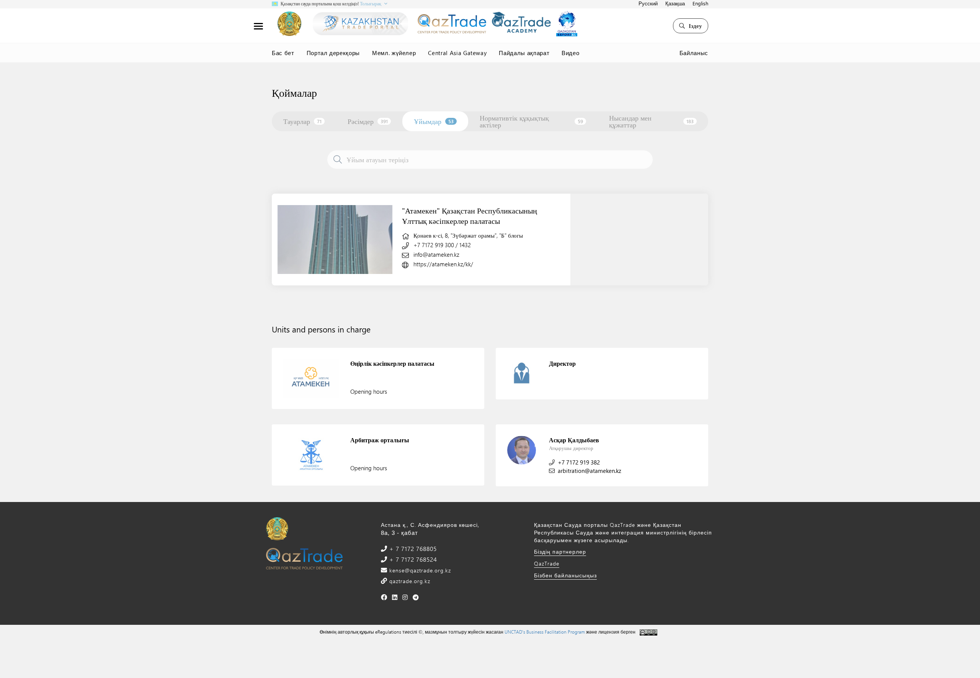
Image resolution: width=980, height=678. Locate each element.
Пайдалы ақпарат (524, 53)
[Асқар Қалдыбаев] (521, 450)
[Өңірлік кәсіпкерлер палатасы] (311, 378)
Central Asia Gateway (457, 53)
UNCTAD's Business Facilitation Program (545, 632)
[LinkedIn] (395, 597)
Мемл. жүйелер (394, 53)
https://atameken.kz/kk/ (443, 264)
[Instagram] (405, 597)
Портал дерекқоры (333, 53)
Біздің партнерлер (560, 551)
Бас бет (283, 53)
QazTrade (546, 563)
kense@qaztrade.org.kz (419, 570)
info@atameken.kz (436, 254)
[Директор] (521, 373)
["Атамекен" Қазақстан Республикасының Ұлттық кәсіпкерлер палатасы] (335, 239)
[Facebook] (384, 597)
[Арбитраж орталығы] (311, 455)
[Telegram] (416, 597)
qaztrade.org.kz (408, 581)
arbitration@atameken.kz (589, 470)
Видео (570, 53)
